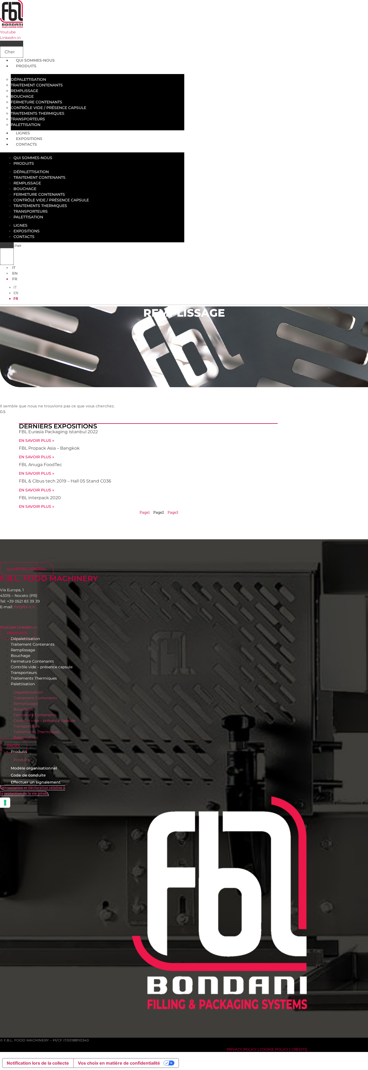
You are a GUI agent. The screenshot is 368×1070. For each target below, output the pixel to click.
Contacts (26, 144)
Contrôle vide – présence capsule (41, 667)
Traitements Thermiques (37, 113)
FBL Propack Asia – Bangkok (49, 448)
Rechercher (12, 44)
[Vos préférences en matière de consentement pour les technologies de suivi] (5, 803)
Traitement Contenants (37, 85)
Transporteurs (28, 119)
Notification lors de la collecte (38, 1063)
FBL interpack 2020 (40, 497)
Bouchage (22, 96)
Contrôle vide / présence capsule (48, 107)
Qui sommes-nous (32, 157)
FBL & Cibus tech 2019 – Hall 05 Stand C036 (65, 481)
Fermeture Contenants (36, 102)
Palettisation (28, 217)
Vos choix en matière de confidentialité (119, 1063)
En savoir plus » (36, 440)
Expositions (26, 231)
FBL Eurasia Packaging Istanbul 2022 (58, 431)
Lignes (20, 225)
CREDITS (299, 1049)
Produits (26, 66)
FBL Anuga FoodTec (40, 464)
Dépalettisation (28, 79)
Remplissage (24, 90)
